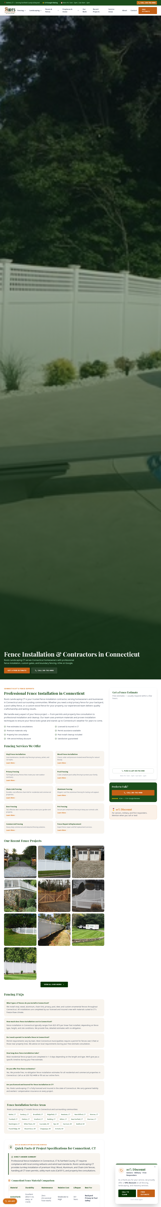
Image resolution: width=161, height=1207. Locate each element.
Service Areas (111, 10)
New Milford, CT (80, 1114)
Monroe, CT (94, 1114)
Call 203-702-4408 (45, 670)
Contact (134, 10)
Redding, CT (51, 1119)
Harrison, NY (67, 1124)
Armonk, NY (59, 1129)
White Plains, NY (29, 1124)
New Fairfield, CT (77, 1119)
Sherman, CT (91, 1119)
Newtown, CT (65, 1114)
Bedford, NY (80, 1124)
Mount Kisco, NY (30, 1129)
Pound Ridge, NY (14, 1129)
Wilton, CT (63, 1119)
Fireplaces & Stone (67, 10)
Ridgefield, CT (52, 1114)
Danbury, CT (24, 1114)
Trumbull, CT (13, 1119)
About (124, 10)
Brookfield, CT (38, 1114)
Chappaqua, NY (45, 1129)
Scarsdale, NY (44, 1124)
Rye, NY (56, 1124)
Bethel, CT (12, 1114)
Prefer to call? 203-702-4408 (134, 771)
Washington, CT (14, 1124)
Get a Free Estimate (17, 670)
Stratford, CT (38, 1119)
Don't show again (137, 1200)
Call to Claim (125, 1193)
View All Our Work (53, 984)
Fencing (20, 10)
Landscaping (34, 10)
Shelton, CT (26, 1119)
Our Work (85, 10)
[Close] (155, 1167)
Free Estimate (145, 1193)
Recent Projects (96, 10)
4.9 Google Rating (51, 3)
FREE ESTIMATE (146, 10)
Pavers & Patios (48, 10)
